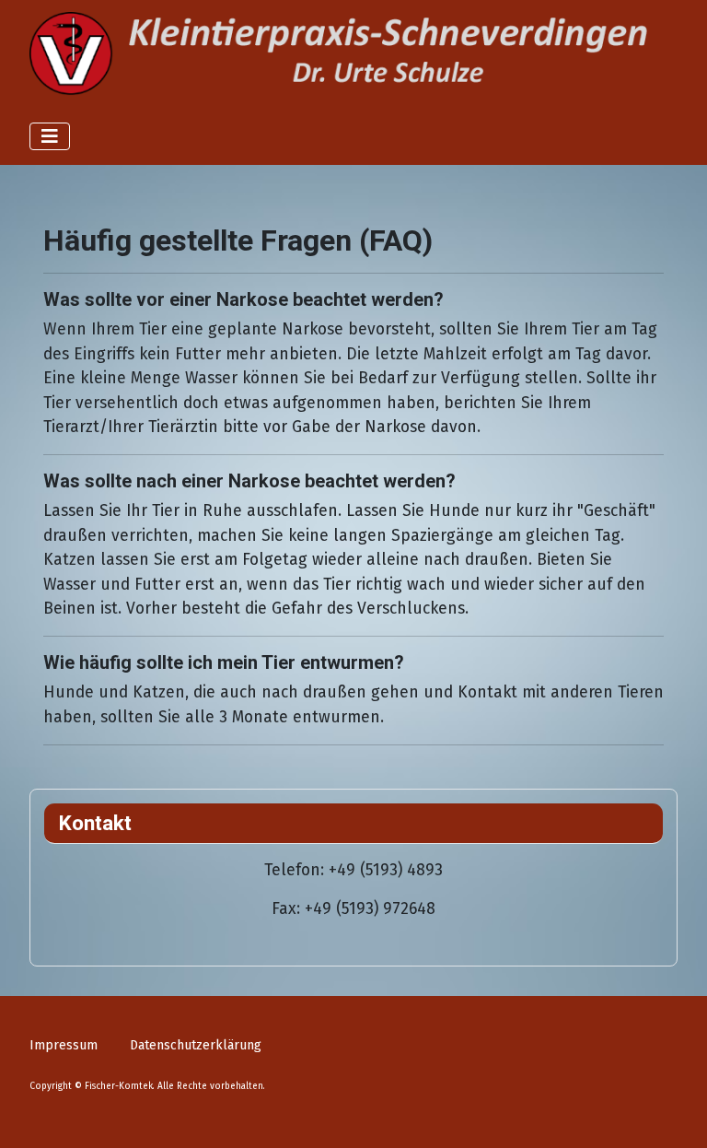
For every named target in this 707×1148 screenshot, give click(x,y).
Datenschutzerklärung (195, 1045)
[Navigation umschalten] (49, 136)
